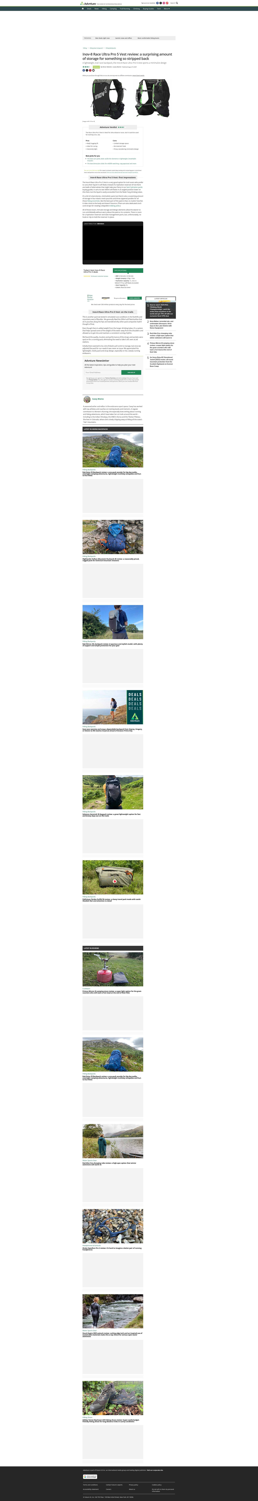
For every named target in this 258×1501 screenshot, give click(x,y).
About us (132, 1489)
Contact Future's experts (114, 1485)
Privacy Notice (93, 380)
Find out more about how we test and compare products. (122, 172)
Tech (159, 9)
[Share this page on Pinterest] (90, 70)
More (166, 9)
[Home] (82, 8)
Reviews (96, 67)
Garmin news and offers (123, 38)
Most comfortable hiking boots (148, 38)
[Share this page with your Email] (93, 70)
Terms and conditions (90, 1485)
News (97, 9)
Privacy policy (133, 1485)
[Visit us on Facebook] (157, 3)
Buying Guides (148, 9)
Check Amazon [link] (134, 298)
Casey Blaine (117, 67)
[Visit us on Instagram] (164, 3)
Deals (89, 9)
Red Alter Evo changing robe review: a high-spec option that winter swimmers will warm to (161, 335)
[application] (113, 243)
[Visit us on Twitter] (160, 3)
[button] (174, 3)
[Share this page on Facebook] (84, 70)
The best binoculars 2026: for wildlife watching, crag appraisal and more (111, 163)
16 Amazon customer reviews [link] (99, 276)
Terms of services (110, 378)
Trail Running (125, 9)
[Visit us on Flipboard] (167, 3)
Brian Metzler (107, 67)
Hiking (104, 9)
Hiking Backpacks (111, 48)
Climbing (136, 9)
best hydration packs (135, 187)
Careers (108, 1489)
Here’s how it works (138, 75)
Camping (113, 9)
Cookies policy (156, 1485)
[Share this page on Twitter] (87, 70)
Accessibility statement (91, 1489)
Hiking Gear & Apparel (96, 48)
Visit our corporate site (155, 1470)
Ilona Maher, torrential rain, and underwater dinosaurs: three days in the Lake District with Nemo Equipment (161, 324)
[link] (91, 298)
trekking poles (114, 206)
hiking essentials (93, 201)
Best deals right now (102, 38)
